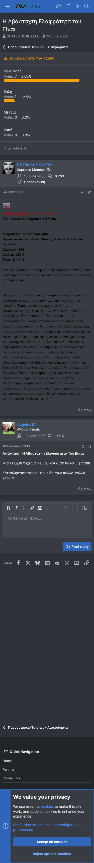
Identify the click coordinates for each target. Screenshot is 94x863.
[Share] (82, 192)
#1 (89, 192)
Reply (87, 410)
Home (7, 761)
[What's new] (77, 6)
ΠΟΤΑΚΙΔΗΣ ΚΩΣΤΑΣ (23, 36)
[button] (8, 6)
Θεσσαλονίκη (34, 182)
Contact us (11, 778)
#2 (89, 446)
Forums (8, 770)
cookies (47, 806)
